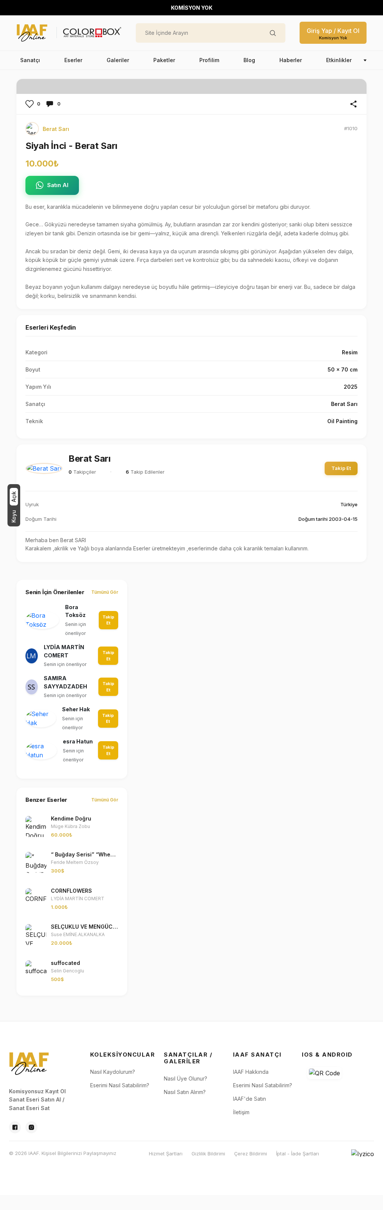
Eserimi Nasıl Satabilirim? (119, 1085)
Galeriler (118, 60)
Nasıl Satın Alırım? (185, 1092)
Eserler (73, 60)
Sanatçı (30, 60)
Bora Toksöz (75, 611)
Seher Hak (76, 709)
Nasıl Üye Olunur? (185, 1078)
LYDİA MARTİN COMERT (64, 651)
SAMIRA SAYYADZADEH (65, 682)
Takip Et (341, 468)
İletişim (241, 1112)
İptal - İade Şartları (297, 1153)
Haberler (290, 60)
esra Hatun (78, 741)
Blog (249, 60)
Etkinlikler (339, 60)
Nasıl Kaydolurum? (112, 1072)
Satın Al (57, 185)
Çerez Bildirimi (250, 1153)
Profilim (209, 60)
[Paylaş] (353, 104)
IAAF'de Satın (249, 1099)
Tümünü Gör (104, 592)
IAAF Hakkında (251, 1072)
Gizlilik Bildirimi (208, 1153)
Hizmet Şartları (166, 1153)
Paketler (164, 60)
